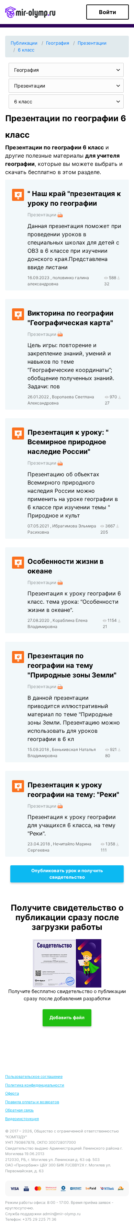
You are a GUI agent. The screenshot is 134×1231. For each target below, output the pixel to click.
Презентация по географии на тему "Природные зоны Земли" (71, 665)
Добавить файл (67, 1017)
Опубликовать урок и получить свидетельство (67, 874)
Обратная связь (19, 1110)
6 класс (26, 50)
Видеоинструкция (22, 1118)
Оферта (12, 1093)
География (57, 43)
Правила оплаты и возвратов (32, 1101)
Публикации (24, 43)
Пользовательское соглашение (34, 1076)
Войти (107, 12)
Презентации (92, 43)
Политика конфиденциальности (34, 1085)
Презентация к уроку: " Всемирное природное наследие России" (68, 442)
